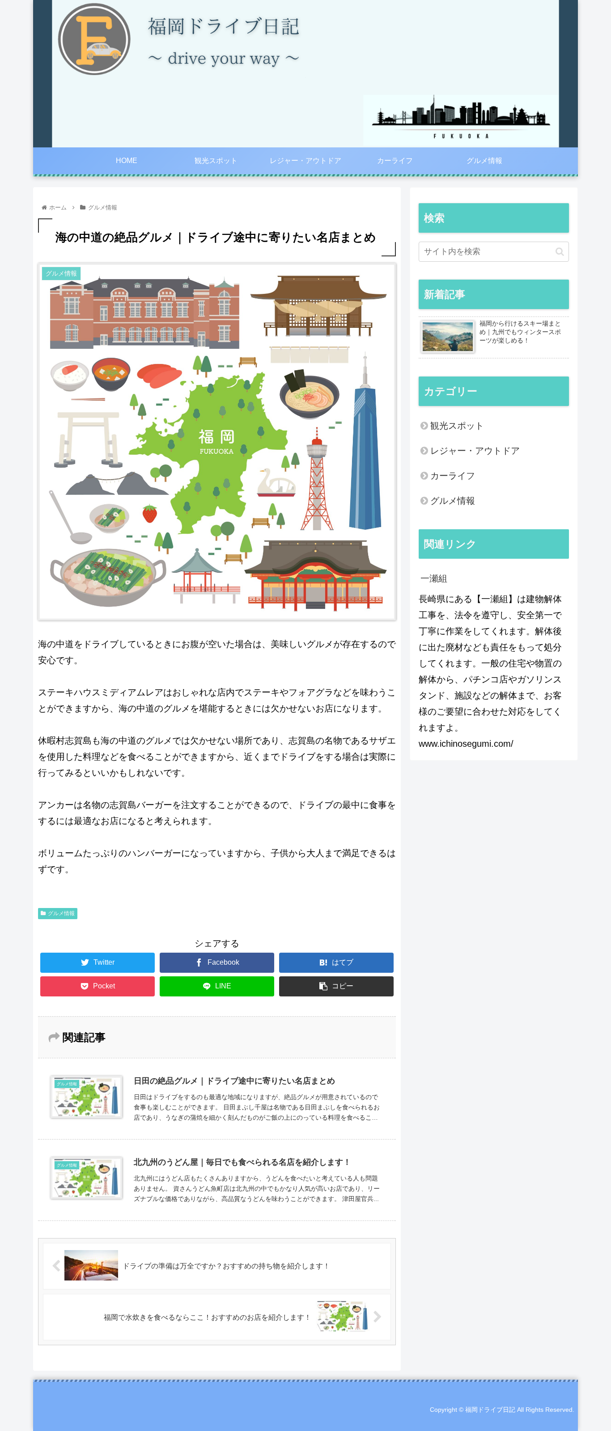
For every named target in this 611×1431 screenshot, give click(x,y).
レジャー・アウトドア (475, 451)
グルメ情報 (61, 913)
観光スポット (457, 426)
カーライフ (452, 476)
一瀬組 (433, 578)
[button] (560, 252)
